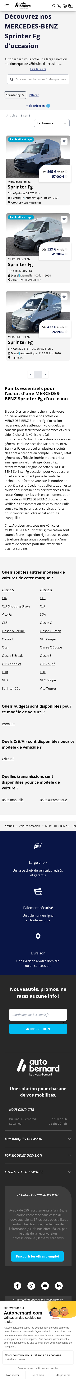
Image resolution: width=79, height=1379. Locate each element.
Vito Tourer (48, 688)
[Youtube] (45, 1286)
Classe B (46, 590)
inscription (40, 1029)
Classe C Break (50, 631)
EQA (43, 614)
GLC (43, 598)
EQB (5, 672)
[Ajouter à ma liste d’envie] (64, 141)
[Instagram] (31, 1286)
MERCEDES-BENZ (56, 826)
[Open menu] (6, 6)
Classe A (8, 590)
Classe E (8, 639)
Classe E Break (12, 655)
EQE (43, 672)
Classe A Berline (13, 631)
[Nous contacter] (71, 5)
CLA (42, 606)
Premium (8, 724)
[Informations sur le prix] (66, 176)
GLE (4, 623)
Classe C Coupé (51, 647)
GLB (5, 680)
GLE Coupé (48, 639)
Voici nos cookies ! (16, 1359)
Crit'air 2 (8, 759)
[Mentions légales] (66, 171)
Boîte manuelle (13, 800)
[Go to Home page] (22, 5)
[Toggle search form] (54, 5)
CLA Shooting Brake (16, 606)
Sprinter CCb (11, 688)
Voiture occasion (29, 826)
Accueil (9, 826)
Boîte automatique (53, 800)
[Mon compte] (65, 6)
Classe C (46, 623)
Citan (5, 647)
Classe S (46, 655)
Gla (4, 598)
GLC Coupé (48, 680)
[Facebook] (17, 1286)
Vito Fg (7, 614)
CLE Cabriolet (11, 664)
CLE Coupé (47, 664)
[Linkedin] (59, 1286)
